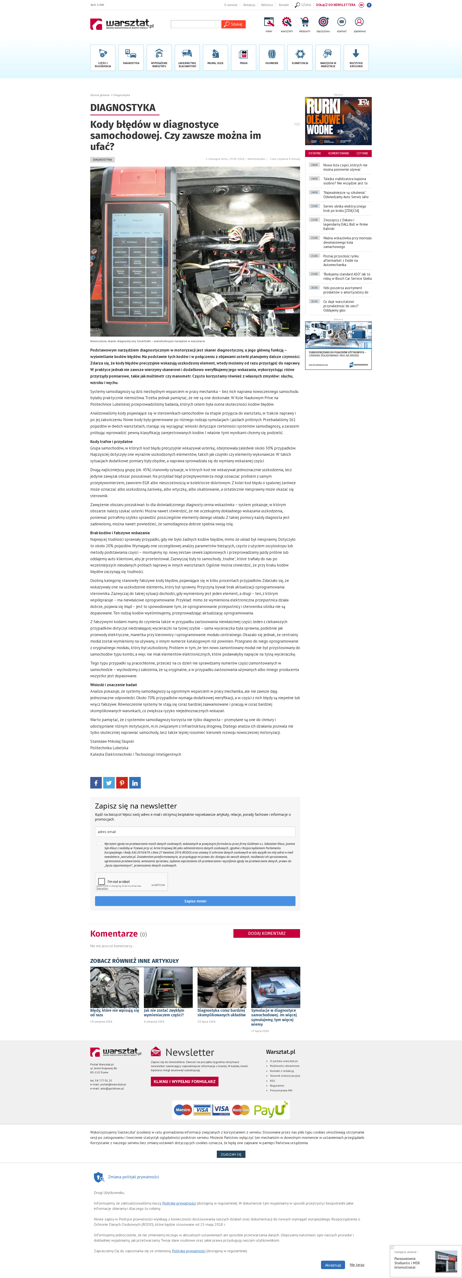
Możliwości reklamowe (285, 1066)
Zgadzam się (233, 1154)
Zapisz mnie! (195, 901)
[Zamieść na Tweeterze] (109, 782)
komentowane (338, 153)
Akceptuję (333, 1265)
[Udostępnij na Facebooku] (96, 782)
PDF (297, 124)
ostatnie (314, 153)
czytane (362, 153)
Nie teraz (357, 1264)
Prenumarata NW (281, 1090)
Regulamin (277, 1085)
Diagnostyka (122, 95)
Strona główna (99, 95)
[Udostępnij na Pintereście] (122, 782)
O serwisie (230, 5)
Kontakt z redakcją (282, 1071)
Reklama (267, 5)
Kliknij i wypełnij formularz (185, 1081)
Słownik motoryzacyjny (285, 1075)
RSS (272, 1080)
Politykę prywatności (179, 1203)
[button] (356, 58)
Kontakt (284, 5)
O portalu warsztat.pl (284, 1061)
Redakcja (249, 5)
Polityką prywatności (188, 1250)
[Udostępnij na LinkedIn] (135, 782)
